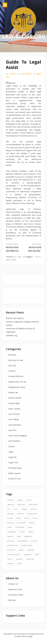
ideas (9, 527)
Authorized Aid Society (34, 247)
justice (22, 532)
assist (38, 256)
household (21, 523)
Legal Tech (13, 462)
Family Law (13, 392)
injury (30, 527)
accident (10, 500)
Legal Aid (20, 256)
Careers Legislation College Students (22, 321)
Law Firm (12, 430)
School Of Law (14, 478)
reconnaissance (13, 554)
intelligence (11, 532)
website (10, 563)
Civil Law (12, 365)
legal (14, 259)
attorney (10, 504)
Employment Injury (16, 387)
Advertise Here (15, 589)
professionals (26, 545)
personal (10, 541)
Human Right (14, 403)
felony (26, 518)
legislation (28, 536)
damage (10, 513)
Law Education (14, 424)
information (19, 527)
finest (35, 518)
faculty (10, 518)
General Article (14, 397)
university (30, 559)
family (18, 518)
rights (37, 554)
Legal (10, 451)
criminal (33, 509)
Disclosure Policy (15, 594)
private (34, 541)
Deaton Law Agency (15, 318)
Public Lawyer (14, 473)
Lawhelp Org (11, 335)
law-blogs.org (23, 36)
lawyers (10, 536)
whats (19, 563)
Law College (13, 419)
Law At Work (14, 414)
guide (8, 259)
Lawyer (9, 325)
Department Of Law (17, 381)
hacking (10, 523)
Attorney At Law (15, 360)
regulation (28, 554)
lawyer (31, 532)
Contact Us (13, 584)
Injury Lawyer (14, 408)
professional (12, 545)
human (31, 523)
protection (11, 550)
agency (20, 500)
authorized (33, 504)
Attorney (12, 354)
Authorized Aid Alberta (12, 247)
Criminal (11, 371)
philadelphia (23, 541)
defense (20, 513)
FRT (31, 636)
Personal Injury (15, 468)
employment (32, 513)
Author (12, 73)
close (16, 509)
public (21, 550)
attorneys (21, 504)
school (10, 559)
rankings (30, 550)
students (19, 559)
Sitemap (12, 600)
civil (8, 509)
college (24, 509)
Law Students (14, 441)
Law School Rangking (17, 435)
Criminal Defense (15, 376)
